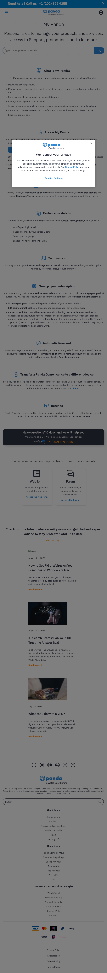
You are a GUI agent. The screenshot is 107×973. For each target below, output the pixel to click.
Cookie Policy (72, 167)
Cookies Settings (53, 178)
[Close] (91, 143)
